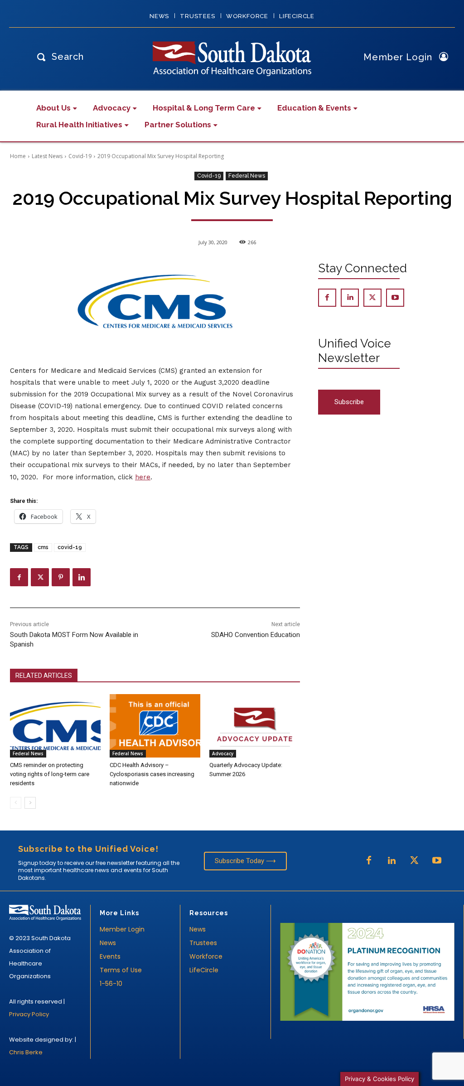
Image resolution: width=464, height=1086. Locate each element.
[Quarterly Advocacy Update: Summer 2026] (254, 726)
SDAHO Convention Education (255, 635)
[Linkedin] (81, 577)
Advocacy (222, 753)
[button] (58, 56)
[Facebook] (19, 577)
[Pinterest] (61, 577)
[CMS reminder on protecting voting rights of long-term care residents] (55, 726)
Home (18, 156)
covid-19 (70, 547)
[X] (40, 577)
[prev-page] (15, 803)
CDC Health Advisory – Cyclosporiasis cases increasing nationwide (152, 774)
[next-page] (30, 803)
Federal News (246, 176)
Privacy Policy (29, 1014)
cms (43, 547)
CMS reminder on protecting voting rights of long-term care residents (49, 774)
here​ (142, 477)
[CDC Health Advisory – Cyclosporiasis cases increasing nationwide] (155, 726)
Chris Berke (26, 1052)
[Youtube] (395, 298)
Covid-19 (80, 156)
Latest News (47, 156)
